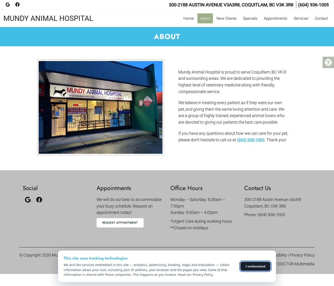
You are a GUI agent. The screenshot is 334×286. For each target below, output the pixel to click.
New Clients (227, 18)
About (205, 18)
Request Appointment (120, 222)
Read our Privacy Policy (195, 274)
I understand (255, 266)
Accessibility (276, 255)
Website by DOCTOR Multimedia (286, 264)
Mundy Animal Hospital (48, 18)
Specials (250, 18)
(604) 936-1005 (313, 4)
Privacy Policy (302, 255)
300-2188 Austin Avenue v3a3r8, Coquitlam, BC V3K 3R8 (231, 4)
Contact (321, 18)
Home (188, 18)
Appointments (275, 18)
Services (301, 18)
